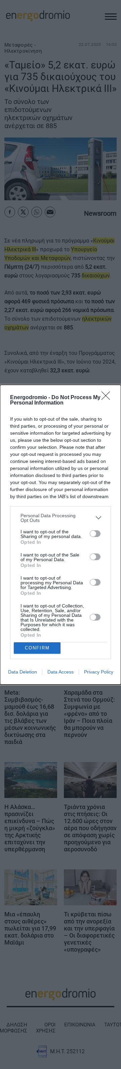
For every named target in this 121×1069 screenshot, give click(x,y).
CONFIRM (37, 647)
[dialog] (60, 535)
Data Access (60, 672)
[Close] (108, 397)
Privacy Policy (98, 672)
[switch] (95, 533)
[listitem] (60, 518)
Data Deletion (22, 672)
